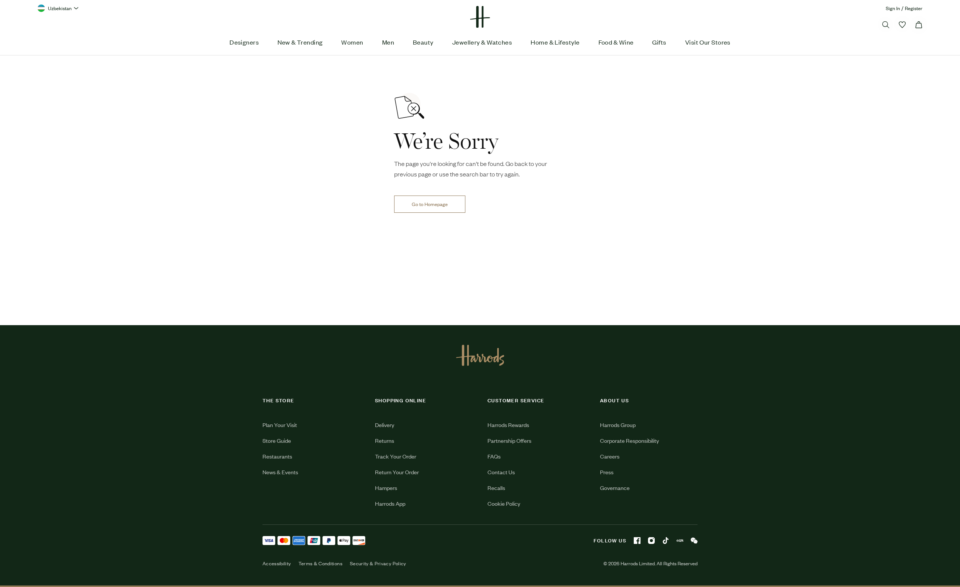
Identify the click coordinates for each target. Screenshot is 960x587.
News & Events (280, 472)
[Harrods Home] (480, 17)
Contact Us (501, 472)
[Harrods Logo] (480, 355)
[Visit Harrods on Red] (679, 540)
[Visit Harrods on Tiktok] (665, 540)
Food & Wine (616, 42)
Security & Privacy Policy (378, 563)
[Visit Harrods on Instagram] (651, 540)
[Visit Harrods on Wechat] (694, 540)
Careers (610, 456)
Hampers (386, 487)
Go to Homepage (430, 204)
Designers (244, 42)
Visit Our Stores (707, 42)
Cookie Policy (504, 503)
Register (913, 8)
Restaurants (277, 456)
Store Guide (276, 440)
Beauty (423, 42)
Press (607, 472)
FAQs (494, 456)
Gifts (659, 42)
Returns (384, 440)
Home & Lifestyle (555, 42)
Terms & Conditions (320, 563)
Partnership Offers (509, 440)
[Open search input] (886, 24)
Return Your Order (397, 472)
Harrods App (390, 503)
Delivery (384, 425)
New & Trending (300, 42)
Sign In (893, 8)
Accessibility (276, 563)
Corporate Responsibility (629, 440)
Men (388, 42)
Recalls (496, 487)
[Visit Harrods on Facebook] (637, 540)
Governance (615, 487)
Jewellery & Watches (482, 42)
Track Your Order (395, 456)
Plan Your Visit (279, 425)
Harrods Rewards (508, 425)
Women (352, 42)
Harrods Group (618, 425)
